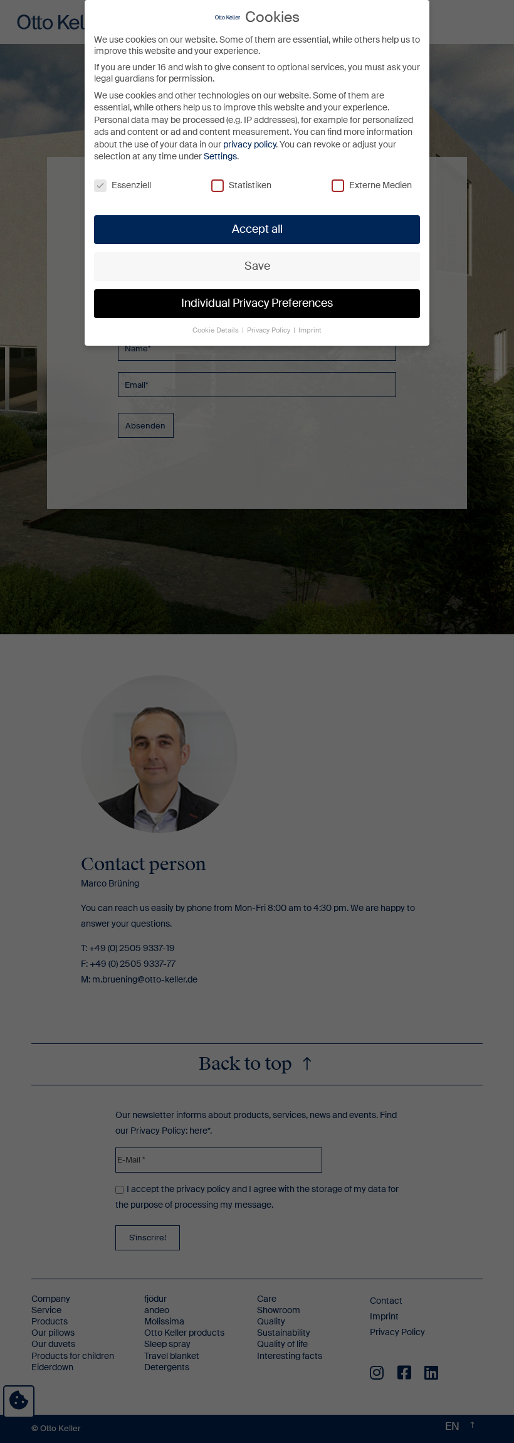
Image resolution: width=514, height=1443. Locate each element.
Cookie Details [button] (216, 330)
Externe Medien (380, 185)
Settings (220, 156)
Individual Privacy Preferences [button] (257, 303)
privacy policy (249, 144)
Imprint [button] (310, 330)
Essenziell (131, 185)
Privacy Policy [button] (269, 330)
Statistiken (250, 185)
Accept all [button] (257, 229)
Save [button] (257, 266)
